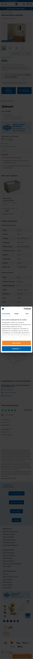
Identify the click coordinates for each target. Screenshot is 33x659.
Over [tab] (27, 313)
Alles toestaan (16, 343)
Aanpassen (15, 348)
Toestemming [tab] (6, 313)
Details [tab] (16, 313)
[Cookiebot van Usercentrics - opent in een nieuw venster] (23, 309)
